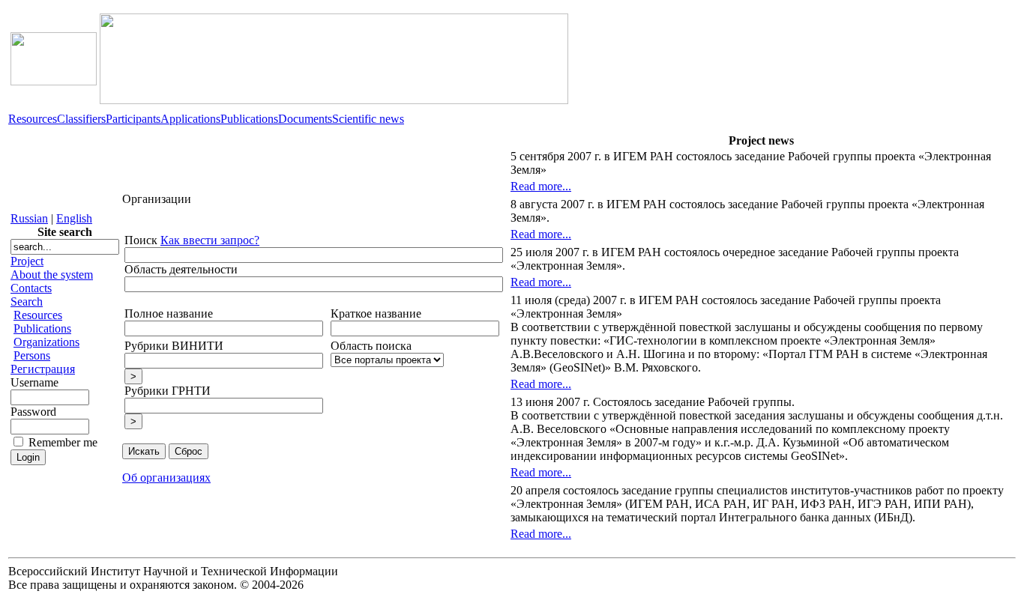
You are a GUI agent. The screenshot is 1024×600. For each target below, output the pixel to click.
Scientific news (368, 118)
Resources (32, 118)
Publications (249, 118)
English (74, 218)
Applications (190, 118)
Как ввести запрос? (209, 240)
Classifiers (81, 118)
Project (26, 261)
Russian (29, 218)
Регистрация (42, 369)
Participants (133, 118)
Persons (31, 355)
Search (26, 301)
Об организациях (166, 477)
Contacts (31, 288)
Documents (305, 118)
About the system (51, 274)
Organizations (46, 342)
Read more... (541, 186)
